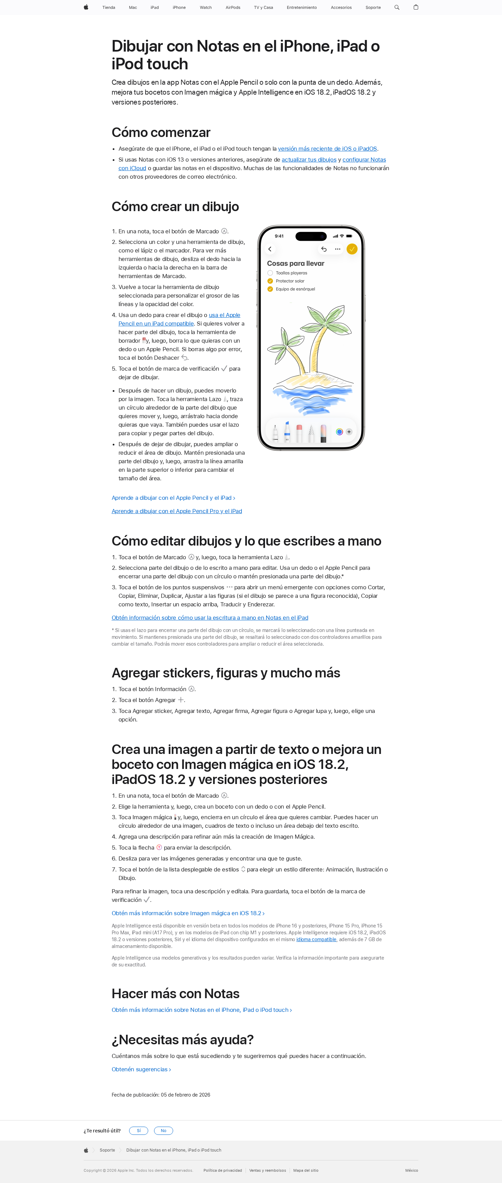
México (411, 1170)
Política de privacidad (223, 1170)
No (163, 1130)
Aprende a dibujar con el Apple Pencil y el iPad (172, 497)
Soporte (107, 1150)
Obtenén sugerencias (140, 1069)
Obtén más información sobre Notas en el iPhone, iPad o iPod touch (200, 1009)
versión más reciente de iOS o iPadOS (327, 148)
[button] (397, 7)
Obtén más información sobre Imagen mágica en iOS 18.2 (186, 913)
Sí (139, 1130)
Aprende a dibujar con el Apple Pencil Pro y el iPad (177, 511)
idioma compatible (316, 939)
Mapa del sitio (306, 1170)
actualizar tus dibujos (309, 159)
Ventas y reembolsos (267, 1170)
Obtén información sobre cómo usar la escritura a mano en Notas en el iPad (210, 617)
